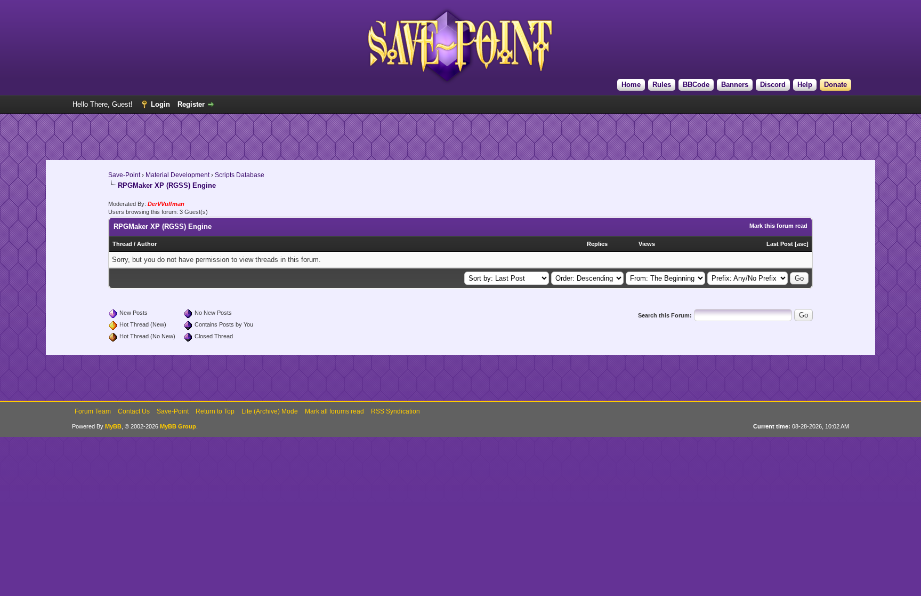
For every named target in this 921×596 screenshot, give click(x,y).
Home (631, 85)
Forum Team (93, 411)
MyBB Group (178, 426)
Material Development (177, 175)
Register (191, 104)
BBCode (696, 85)
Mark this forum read (778, 225)
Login (160, 104)
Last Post (779, 244)
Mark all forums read (334, 411)
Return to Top (215, 411)
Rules (661, 85)
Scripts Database (239, 175)
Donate (835, 85)
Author (147, 244)
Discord (773, 85)
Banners (734, 85)
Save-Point (124, 175)
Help (804, 85)
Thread (122, 244)
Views (647, 244)
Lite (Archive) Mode (269, 411)
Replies (597, 244)
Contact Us (134, 411)
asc (801, 244)
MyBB (113, 426)
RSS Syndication (395, 411)
